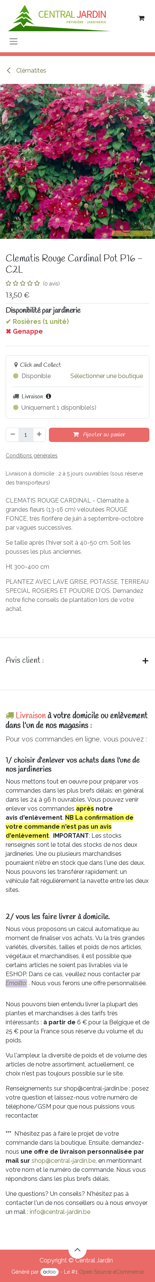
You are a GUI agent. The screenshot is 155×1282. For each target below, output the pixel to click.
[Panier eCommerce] (141, 18)
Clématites (30, 70)
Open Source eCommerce (111, 1272)
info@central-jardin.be (60, 1211)
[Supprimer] (12, 435)
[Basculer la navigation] (13, 41)
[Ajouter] (39, 435)
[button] (77, 1250)
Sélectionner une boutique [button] (106, 376)
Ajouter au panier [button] (103, 435)
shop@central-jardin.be (64, 1160)
